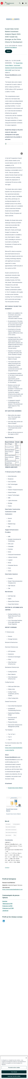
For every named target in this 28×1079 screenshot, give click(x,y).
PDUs (15, 835)
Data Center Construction (11, 829)
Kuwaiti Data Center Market (15, 788)
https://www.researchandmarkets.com (12, 889)
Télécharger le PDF (7, 903)
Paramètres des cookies (14, 1067)
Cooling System (16, 824)
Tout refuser (14, 1071)
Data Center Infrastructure (11, 832)
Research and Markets (11, 47)
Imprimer (4, 901)
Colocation (8, 824)
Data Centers (8, 835)
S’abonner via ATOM (8, 908)
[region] (14, 1067)
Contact (7, 867)
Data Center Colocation (11, 827)
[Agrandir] (22, 153)
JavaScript (5, 910)
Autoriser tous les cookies (14, 1076)
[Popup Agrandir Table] (22, 442)
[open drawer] (25, 3)
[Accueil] (7, 3)
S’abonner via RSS (7, 906)
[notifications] (22, 3)
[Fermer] (26, 1058)
